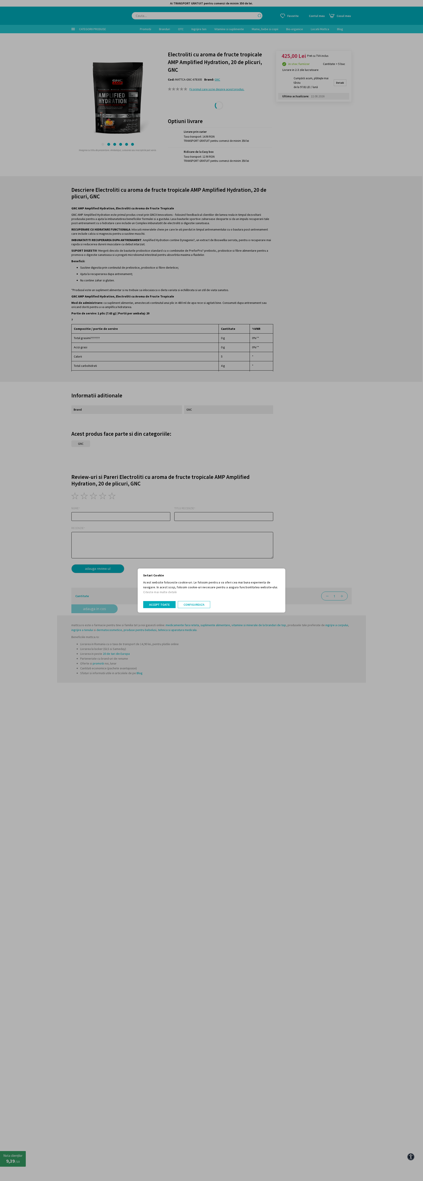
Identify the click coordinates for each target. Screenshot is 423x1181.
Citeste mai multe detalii (160, 592)
